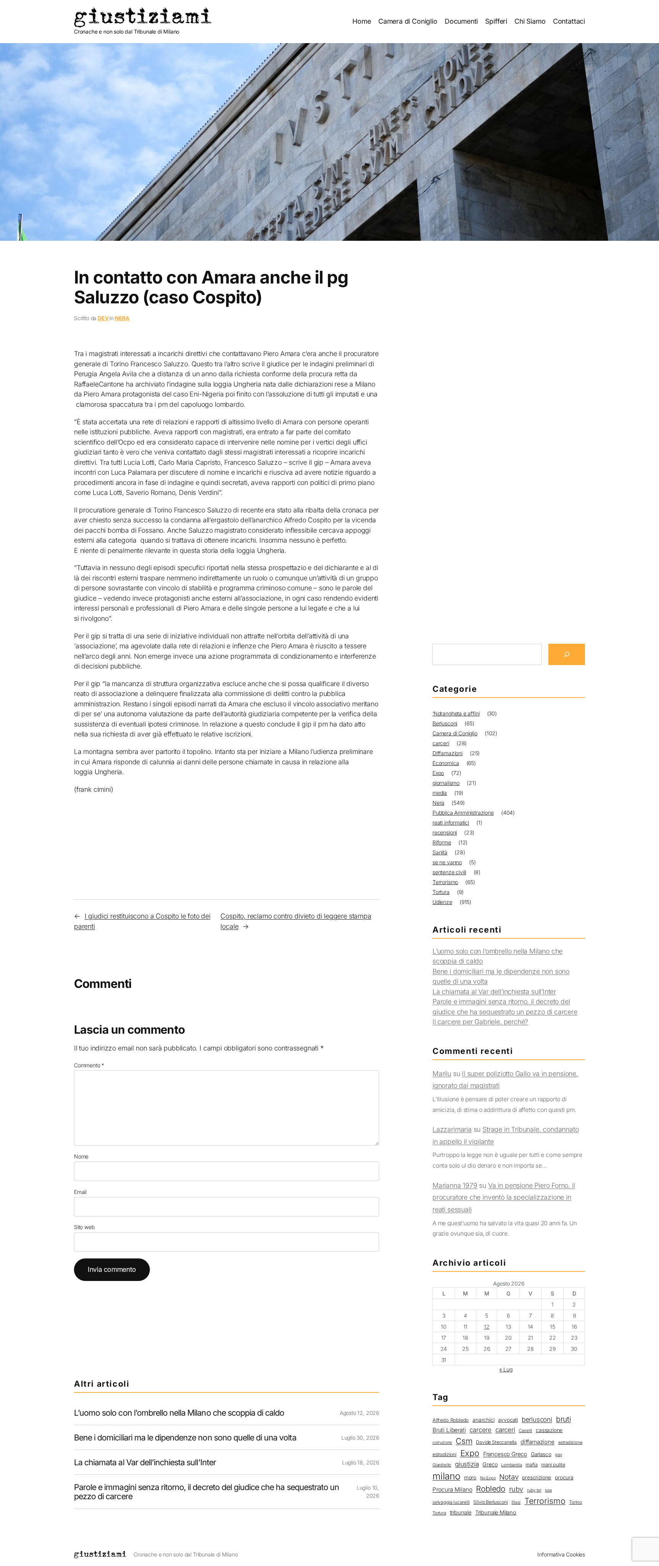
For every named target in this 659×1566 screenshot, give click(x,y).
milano (446, 1476)
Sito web (84, 1227)
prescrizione (536, 1477)
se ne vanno (447, 862)
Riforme (441, 842)
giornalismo (446, 783)
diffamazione (538, 1441)
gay (558, 1454)
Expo (438, 773)
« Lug (505, 1369)
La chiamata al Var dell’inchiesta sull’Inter (145, 1462)
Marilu (441, 1074)
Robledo (490, 1489)
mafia (531, 1465)
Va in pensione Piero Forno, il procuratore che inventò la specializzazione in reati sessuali (503, 1197)
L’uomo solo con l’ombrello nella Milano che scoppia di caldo (179, 1412)
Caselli (525, 1430)
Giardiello (441, 1465)
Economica (445, 763)
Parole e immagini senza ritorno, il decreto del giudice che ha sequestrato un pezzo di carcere (206, 1491)
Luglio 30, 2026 (360, 1437)
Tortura (441, 892)
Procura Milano (452, 1489)
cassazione (549, 1430)
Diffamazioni (447, 753)
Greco (489, 1464)
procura (564, 1477)
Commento (89, 1065)
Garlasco (541, 1454)
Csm (464, 1441)
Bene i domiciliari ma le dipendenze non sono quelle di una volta (185, 1437)
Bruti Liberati (449, 1430)
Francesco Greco (505, 1454)
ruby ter (534, 1490)
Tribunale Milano (495, 1512)
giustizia (467, 1464)
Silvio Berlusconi (490, 1502)
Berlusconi (444, 723)
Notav (508, 1477)
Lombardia (511, 1465)
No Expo (488, 1478)
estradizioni (444, 1454)
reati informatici (450, 822)
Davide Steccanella (496, 1442)
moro (470, 1477)
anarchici (483, 1420)
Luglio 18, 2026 (360, 1462)
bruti (563, 1419)
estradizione (570, 1442)
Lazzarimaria (452, 1129)
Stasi (516, 1502)
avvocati (508, 1420)
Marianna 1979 (454, 1185)
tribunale (460, 1512)
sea (548, 1490)
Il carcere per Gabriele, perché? (480, 1022)
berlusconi (537, 1419)
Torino (575, 1502)
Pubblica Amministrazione (463, 812)
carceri (440, 743)
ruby (516, 1489)
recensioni (444, 832)
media (439, 792)
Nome (81, 1156)
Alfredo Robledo (450, 1420)
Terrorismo (445, 882)
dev (103, 318)
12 (487, 1326)
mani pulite (553, 1465)
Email (80, 1192)
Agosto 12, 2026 (359, 1413)
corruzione (442, 1442)
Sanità (439, 852)
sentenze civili (449, 872)
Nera (122, 318)
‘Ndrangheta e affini (455, 713)
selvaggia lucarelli (451, 1502)
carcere (480, 1430)
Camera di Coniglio (454, 733)
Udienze (442, 902)
